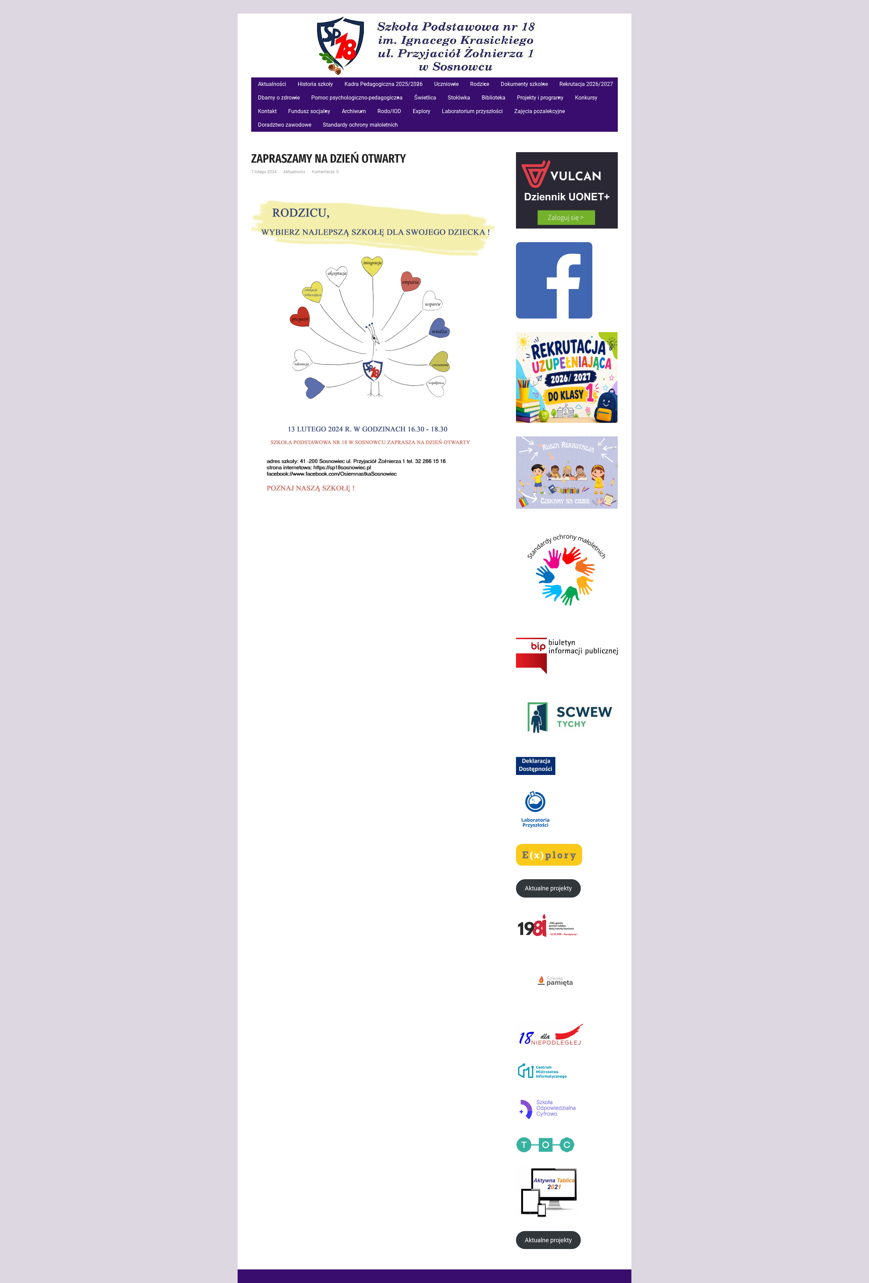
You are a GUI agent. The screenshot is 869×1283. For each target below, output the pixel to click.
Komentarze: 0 (325, 171)
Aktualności (294, 171)
